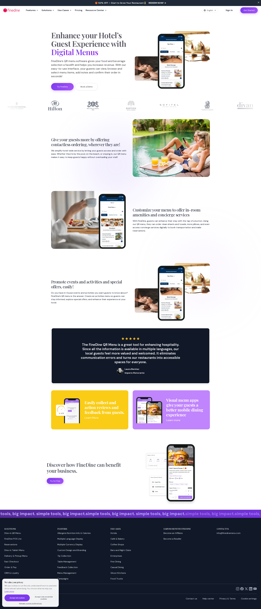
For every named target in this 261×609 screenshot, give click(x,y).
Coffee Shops (117, 544)
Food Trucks (117, 578)
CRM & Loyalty (11, 573)
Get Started (249, 10)
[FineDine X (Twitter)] (246, 588)
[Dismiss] (258, 2)
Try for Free (55, 481)
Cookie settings (249, 598)
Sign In (229, 10)
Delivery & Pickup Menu (15, 555)
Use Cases (63, 10)
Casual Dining (117, 567)
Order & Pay (10, 567)
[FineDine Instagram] (237, 588)
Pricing (78, 10)
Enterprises (116, 555)
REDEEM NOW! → (157, 2)
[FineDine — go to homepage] (11, 10)
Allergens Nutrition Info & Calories (74, 533)
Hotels (114, 533)
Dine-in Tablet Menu (14, 550)
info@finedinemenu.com (228, 533)
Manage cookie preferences (30, 603)
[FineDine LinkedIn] (250, 588)
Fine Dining (116, 561)
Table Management (66, 561)
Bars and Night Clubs (121, 550)
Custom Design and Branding (71, 550)
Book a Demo (87, 86)
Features (31, 10)
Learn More (92, 417)
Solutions (47, 10)
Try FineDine (62, 86)
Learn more (173, 420)
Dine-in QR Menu (12, 533)
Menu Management (66, 573)
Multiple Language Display (70, 538)
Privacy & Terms (228, 598)
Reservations (10, 544)
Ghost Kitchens (118, 573)
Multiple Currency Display (70, 544)
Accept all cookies (17, 598)
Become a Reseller (172, 538)
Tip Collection (64, 555)
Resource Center (95, 10)
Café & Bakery (118, 538)
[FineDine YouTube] (255, 588)
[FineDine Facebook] (242, 588)
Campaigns (62, 578)
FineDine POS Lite (12, 538)
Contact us (191, 598)
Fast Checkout (11, 561)
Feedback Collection (67, 567)
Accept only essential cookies (44, 598)
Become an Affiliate (173, 533)
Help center (208, 598)
